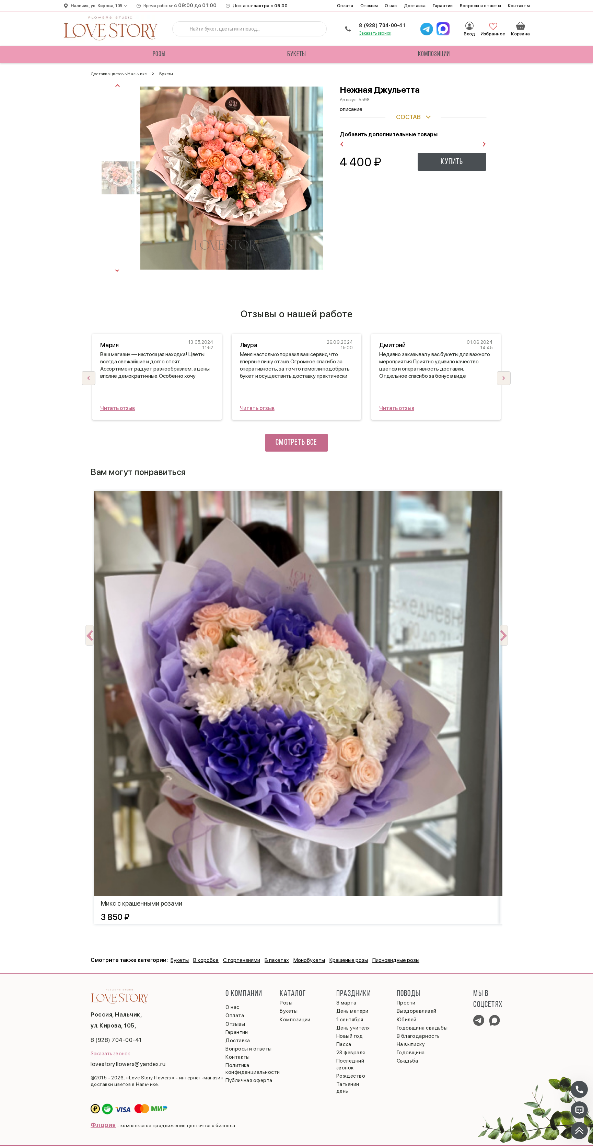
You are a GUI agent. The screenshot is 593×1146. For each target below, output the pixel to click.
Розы (159, 54)
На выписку (411, 1044)
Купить (452, 162)
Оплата (345, 5)
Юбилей (407, 1020)
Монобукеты (309, 960)
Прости (406, 1003)
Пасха (343, 1044)
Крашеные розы (348, 960)
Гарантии (443, 5)
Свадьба (407, 1061)
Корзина (520, 25)
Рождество (350, 1076)
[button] (504, 378)
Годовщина (411, 1052)
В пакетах (277, 960)
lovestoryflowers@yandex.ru (128, 1063)
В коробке (206, 960)
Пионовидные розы (395, 960)
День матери (352, 1011)
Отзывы (369, 5)
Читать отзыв (117, 408)
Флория (103, 1124)
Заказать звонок (375, 33)
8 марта (346, 1003)
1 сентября (349, 1020)
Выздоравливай (417, 1011)
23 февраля (350, 1052)
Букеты (296, 54)
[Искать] (183, 29)
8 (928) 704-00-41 (382, 25)
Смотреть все (296, 443)
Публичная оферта (248, 1080)
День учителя (353, 1028)
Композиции (434, 54)
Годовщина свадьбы (422, 1028)
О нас (391, 5)
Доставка (415, 5)
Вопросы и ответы (480, 5)
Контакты (519, 5)
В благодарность (418, 1036)
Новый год (349, 1036)
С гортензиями (241, 960)
